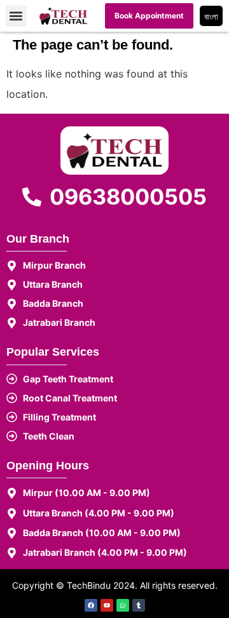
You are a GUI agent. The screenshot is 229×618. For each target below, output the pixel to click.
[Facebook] (91, 605)
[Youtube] (107, 605)
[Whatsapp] (122, 605)
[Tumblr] (138, 605)
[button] (16, 16)
